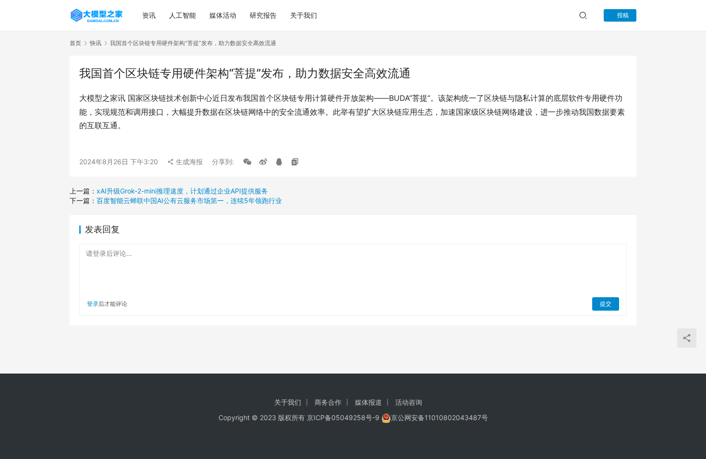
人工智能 (182, 15)
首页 (75, 43)
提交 (605, 303)
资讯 (149, 15)
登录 (92, 303)
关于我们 (303, 15)
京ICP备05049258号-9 (343, 417)
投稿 (622, 15)
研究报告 (263, 15)
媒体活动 (222, 15)
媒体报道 (368, 402)
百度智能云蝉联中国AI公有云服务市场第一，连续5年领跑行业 (189, 200)
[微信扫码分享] (247, 162)
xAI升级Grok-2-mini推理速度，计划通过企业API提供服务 (182, 191)
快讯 (95, 43)
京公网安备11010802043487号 (439, 417)
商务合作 (328, 402)
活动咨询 (408, 402)
